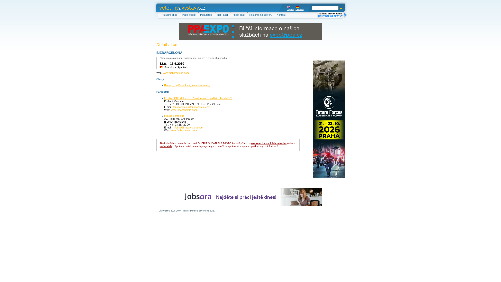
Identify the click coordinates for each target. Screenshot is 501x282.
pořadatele (165, 146)
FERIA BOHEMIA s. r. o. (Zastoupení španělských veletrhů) (198, 98)
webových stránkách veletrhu (269, 143)
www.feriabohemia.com (184, 109)
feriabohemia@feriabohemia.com (191, 107)
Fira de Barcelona (174, 115)
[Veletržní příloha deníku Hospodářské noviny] (332, 15)
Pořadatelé (206, 14)
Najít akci (222, 14)
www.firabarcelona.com (184, 130)
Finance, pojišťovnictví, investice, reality (187, 85)
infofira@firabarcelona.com (188, 127)
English (290, 9)
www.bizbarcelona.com (176, 72)
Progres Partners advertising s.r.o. (198, 211)
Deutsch (300, 9)
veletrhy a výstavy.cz (171, 8)
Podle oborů (189, 14)
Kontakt (281, 14)
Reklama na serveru (260, 14)
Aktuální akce (169, 14)
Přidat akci (238, 14)
